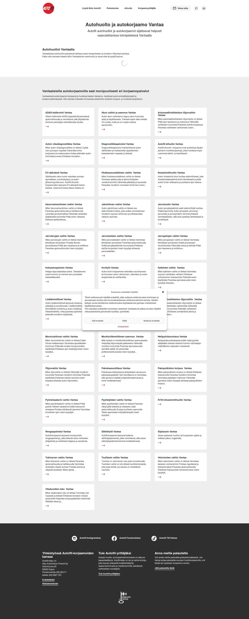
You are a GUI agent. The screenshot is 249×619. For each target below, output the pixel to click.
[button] (163, 292)
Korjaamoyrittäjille (147, 8)
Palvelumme (113, 8)
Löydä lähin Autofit (91, 8)
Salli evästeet (97, 320)
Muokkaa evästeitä (152, 320)
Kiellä (124, 320)
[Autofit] (48, 8)
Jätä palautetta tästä (164, 568)
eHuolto (128, 8)
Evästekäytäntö (123, 326)
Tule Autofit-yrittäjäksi (109, 573)
